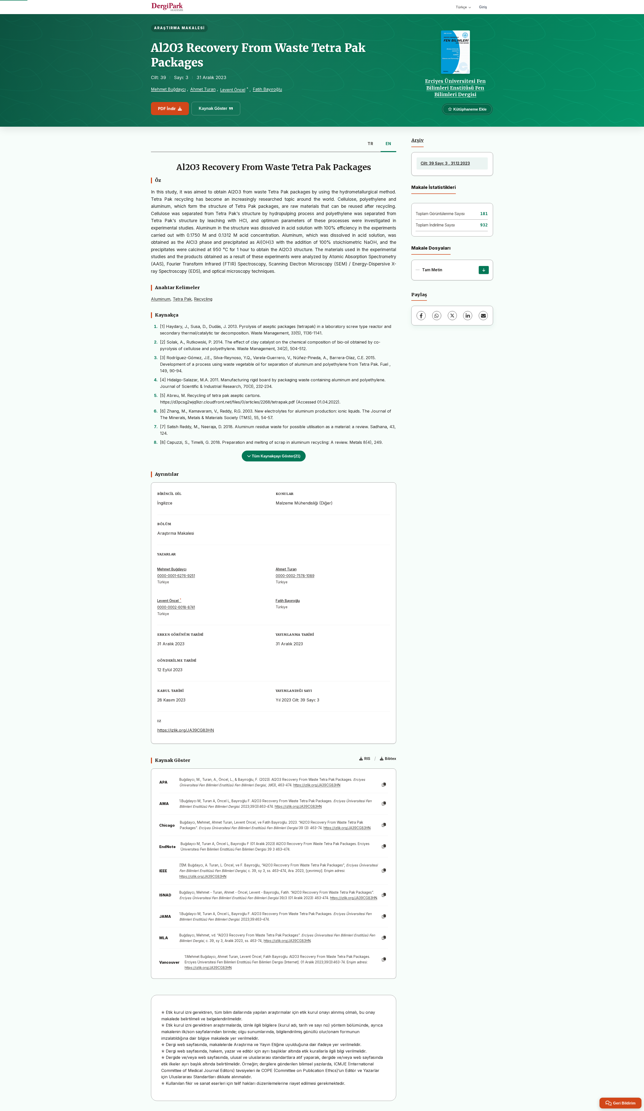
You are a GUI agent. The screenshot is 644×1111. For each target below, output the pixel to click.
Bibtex (390, 758)
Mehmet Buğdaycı (168, 89)
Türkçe (461, 7)
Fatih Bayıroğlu (267, 89)
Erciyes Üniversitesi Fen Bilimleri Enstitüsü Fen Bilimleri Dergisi (455, 87)
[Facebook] (421, 315)
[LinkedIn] (467, 315)
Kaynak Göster (213, 108)
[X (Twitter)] (452, 315)
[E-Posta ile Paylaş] (483, 315)
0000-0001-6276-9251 (176, 576)
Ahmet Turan (203, 89)
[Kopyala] (384, 785)
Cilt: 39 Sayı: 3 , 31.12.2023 (445, 163)
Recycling (203, 298)
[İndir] (484, 270)
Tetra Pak (182, 298)
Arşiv (417, 140)
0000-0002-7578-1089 (295, 576)
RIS (367, 758)
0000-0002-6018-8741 (176, 607)
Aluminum (160, 298)
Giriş (483, 7)
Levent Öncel (232, 89)
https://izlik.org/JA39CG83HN (185, 730)
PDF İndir (167, 108)
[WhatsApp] (436, 315)
